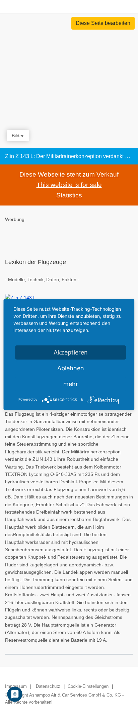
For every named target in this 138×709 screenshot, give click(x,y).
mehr (70, 383)
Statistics (69, 195)
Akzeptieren (71, 352)
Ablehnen (70, 368)
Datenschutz (48, 686)
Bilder (18, 135)
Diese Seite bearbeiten (103, 23)
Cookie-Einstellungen (88, 686)
